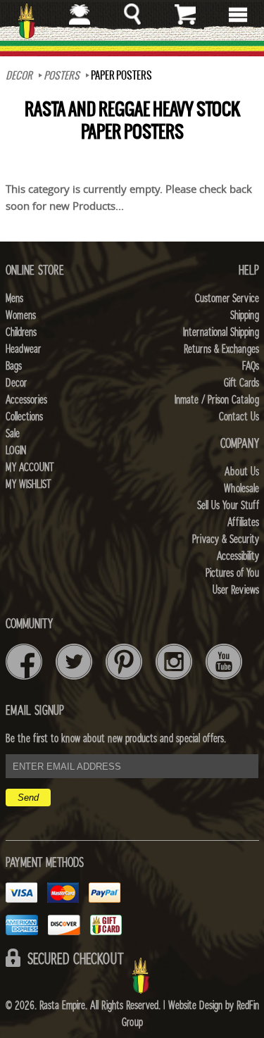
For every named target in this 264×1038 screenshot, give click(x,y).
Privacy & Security (225, 539)
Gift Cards (241, 383)
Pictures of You (232, 573)
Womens (21, 315)
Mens (14, 298)
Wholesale (241, 488)
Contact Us (239, 417)
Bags (14, 366)
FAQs (250, 366)
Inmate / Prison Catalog (217, 400)
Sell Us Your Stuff (228, 505)
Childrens (21, 332)
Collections (24, 417)
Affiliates (243, 522)
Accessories (26, 400)
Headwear (23, 349)
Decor (19, 75)
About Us (242, 471)
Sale (13, 433)
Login (16, 450)
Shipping (244, 315)
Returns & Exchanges (221, 349)
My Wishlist (28, 484)
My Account (30, 467)
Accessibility (238, 556)
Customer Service (227, 298)
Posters (62, 75)
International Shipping (221, 332)
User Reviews (236, 590)
